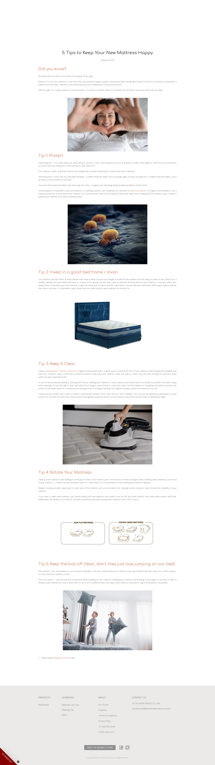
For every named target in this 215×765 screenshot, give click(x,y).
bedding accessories (61, 658)
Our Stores (103, 704)
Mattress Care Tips (70, 704)
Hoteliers (102, 710)
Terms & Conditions (107, 715)
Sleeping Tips (68, 709)
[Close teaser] (18, 762)
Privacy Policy (104, 721)
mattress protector (138, 191)
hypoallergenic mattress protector (61, 371)
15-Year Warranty (106, 726)
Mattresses (43, 704)
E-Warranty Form (106, 732)
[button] (100, 747)
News (64, 714)
